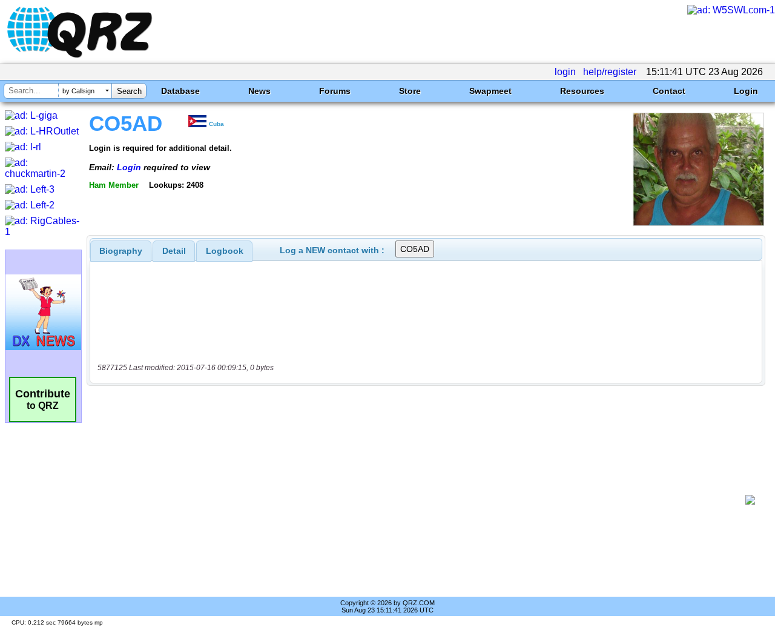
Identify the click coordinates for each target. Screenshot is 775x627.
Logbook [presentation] (224, 251)
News (259, 91)
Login (746, 91)
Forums (335, 91)
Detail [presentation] (174, 251)
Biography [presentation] (120, 251)
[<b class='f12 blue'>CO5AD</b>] (698, 222)
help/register (609, 72)
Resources (582, 91)
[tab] (120, 251)
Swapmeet (490, 91)
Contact (669, 91)
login (565, 72)
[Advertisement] (421, 500)
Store (410, 91)
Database (180, 91)
